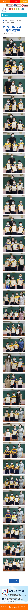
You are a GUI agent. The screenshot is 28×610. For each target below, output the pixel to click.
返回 (15, 581)
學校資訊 (12, 20)
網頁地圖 (3, 606)
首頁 (6, 20)
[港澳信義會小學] (14, 9)
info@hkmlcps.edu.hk (13, 601)
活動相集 (19, 20)
